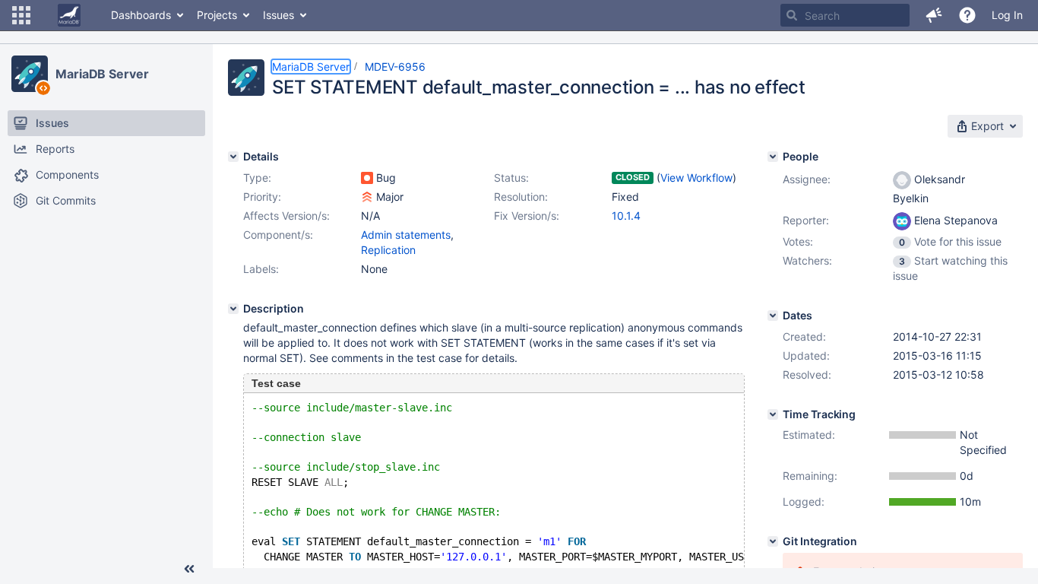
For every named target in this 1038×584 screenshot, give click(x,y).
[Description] (233, 308)
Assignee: (807, 179)
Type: (257, 177)
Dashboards (141, 14)
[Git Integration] (772, 541)
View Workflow (696, 177)
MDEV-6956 (395, 66)
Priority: (262, 196)
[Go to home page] (69, 15)
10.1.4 (626, 215)
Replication (388, 249)
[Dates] (772, 315)
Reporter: (806, 220)
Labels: (261, 268)
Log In (1007, 14)
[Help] (967, 15)
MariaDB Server (102, 73)
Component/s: (278, 234)
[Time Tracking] (772, 414)
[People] (772, 156)
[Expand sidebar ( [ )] (189, 568)
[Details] (233, 156)
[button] (21, 15)
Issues (278, 14)
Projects (217, 14)
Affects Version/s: (286, 215)
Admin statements (406, 234)
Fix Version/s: (526, 215)
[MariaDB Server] (29, 74)
